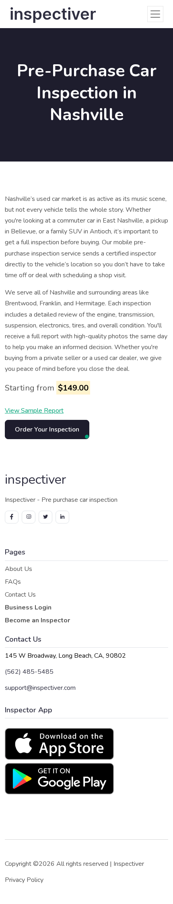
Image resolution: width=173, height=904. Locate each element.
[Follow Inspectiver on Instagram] (28, 517)
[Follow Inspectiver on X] (45, 517)
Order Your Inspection (47, 429)
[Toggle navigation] (155, 14)
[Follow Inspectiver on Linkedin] (62, 517)
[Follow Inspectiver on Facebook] (12, 517)
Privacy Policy (24, 879)
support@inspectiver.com (40, 687)
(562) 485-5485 (29, 671)
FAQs (13, 581)
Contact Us (20, 594)
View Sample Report (34, 410)
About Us (18, 568)
